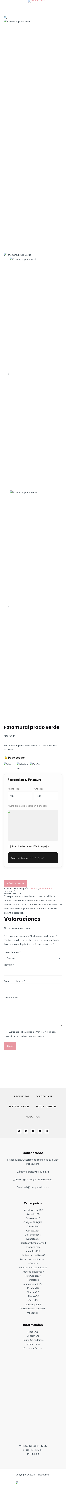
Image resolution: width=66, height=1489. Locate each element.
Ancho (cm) (13, 788)
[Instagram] (33, 1131)
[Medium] (47, 1131)
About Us (33, 1331)
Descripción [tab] (10, 891)
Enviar (10, 1046)
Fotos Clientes (46, 1106)
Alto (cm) (38, 788)
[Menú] (57, 3)
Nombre (9, 964)
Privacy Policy (32, 1344)
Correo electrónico (14, 981)
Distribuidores (19, 1106)
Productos (22, 1096)
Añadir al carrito (15, 883)
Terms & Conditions (33, 1340)
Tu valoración (12, 997)
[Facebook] (19, 1131)
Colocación (44, 1096)
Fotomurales (46, 888)
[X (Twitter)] (26, 1131)
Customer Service (33, 1348)
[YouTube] (40, 1131)
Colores (34, 888)
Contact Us (33, 1336)
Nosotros (33, 1116)
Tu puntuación (12, 952)
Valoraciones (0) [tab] (12, 893)
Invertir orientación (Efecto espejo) (30, 846)
